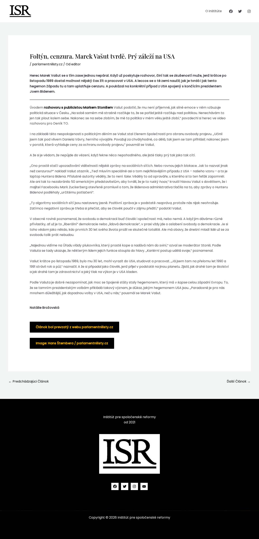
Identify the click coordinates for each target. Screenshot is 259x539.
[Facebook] (231, 11)
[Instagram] (249, 11)
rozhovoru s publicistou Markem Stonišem (78, 107)
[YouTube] (144, 486)
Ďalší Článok (239, 381)
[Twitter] (240, 11)
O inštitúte (213, 11)
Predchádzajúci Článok (28, 381)
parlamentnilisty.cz (47, 64)
